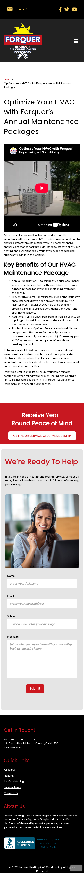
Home (7, 79)
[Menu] (76, 41)
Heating (9, 775)
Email (10, 596)
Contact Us (11, 793)
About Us (10, 769)
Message (13, 636)
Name (11, 575)
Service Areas (12, 787)
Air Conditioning (14, 781)
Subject (12, 616)
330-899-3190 (12, 747)
